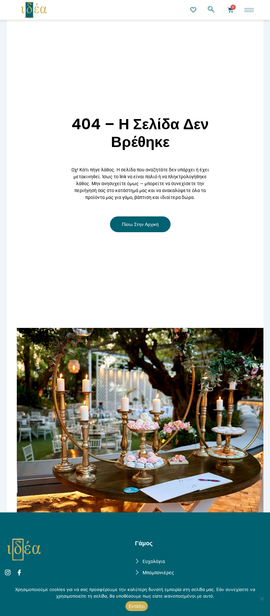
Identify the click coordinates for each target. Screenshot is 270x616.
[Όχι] (261, 598)
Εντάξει (137, 606)
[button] (211, 9)
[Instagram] (9, 573)
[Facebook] (20, 573)
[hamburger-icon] (249, 10)
